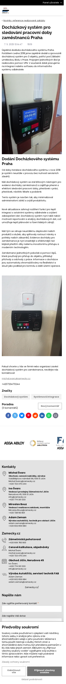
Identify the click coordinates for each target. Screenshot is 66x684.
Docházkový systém (16, 396)
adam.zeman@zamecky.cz (22, 523)
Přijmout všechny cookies (44, 671)
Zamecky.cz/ (32, 587)
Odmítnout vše (13, 671)
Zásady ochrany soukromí (16, 661)
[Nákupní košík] (52, 10)
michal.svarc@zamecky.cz (16, 378)
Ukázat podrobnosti (31, 679)
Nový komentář (50, 406)
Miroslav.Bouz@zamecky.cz (22, 510)
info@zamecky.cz (17, 497)
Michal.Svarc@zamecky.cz (22, 481)
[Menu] (60, 10)
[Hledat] (45, 10)
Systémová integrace (46, 396)
